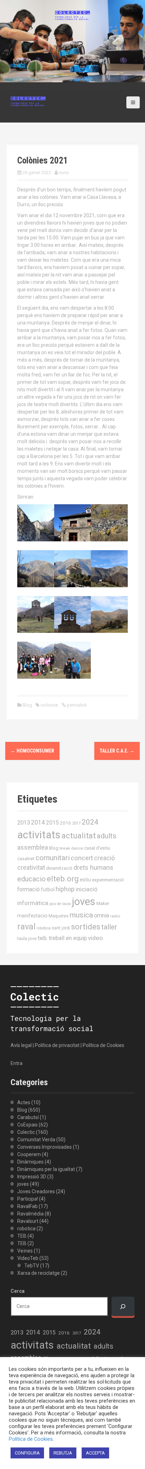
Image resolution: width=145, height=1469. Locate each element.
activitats (39, 835)
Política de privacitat (57, 1045)
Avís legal (21, 1045)
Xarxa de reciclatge (38, 1273)
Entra (17, 1063)
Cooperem (29, 1154)
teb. (43, 937)
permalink (76, 705)
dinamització (59, 868)
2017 (76, 823)
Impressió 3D (31, 1176)
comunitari (53, 858)
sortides (85, 927)
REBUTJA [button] (62, 1453)
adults (106, 836)
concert (82, 858)
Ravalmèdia (30, 1214)
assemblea (32, 847)
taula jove (27, 938)
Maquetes (59, 915)
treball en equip (68, 938)
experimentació (108, 879)
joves (83, 902)
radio (115, 916)
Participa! (27, 1199)
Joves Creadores (36, 1191)
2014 (38, 822)
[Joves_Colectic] (28, 101)
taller (109, 927)
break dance (71, 848)
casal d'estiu (97, 848)
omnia (101, 915)
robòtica (44, 928)
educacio (31, 879)
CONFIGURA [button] (27, 1453)
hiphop (65, 889)
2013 (23, 822)
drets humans (93, 868)
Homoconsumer (32, 751)
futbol (48, 889)
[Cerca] (123, 1306)
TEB (21, 1236)
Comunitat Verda (36, 1139)
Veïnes (25, 1251)
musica (81, 915)
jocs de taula (60, 904)
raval (26, 927)
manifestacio (32, 915)
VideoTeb (27, 1258)
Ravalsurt (27, 1221)
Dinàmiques (30, 1162)
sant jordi (61, 928)
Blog (27, 705)
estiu (85, 879)
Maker (102, 903)
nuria (64, 172)
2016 (65, 823)
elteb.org (63, 878)
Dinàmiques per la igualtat (46, 1169)
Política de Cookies (103, 1045)
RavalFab (27, 1206)
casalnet (25, 858)
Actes (23, 1102)
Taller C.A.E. (117, 751)
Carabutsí (28, 1117)
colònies (49, 705)
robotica (26, 1228)
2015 (52, 822)
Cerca (18, 1291)
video (95, 937)
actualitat (79, 835)
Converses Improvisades (44, 1147)
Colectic (26, 1132)
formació (28, 889)
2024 (90, 822)
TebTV (31, 1265)
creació (104, 858)
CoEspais (27, 1125)
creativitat (31, 867)
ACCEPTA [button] (95, 1453)
